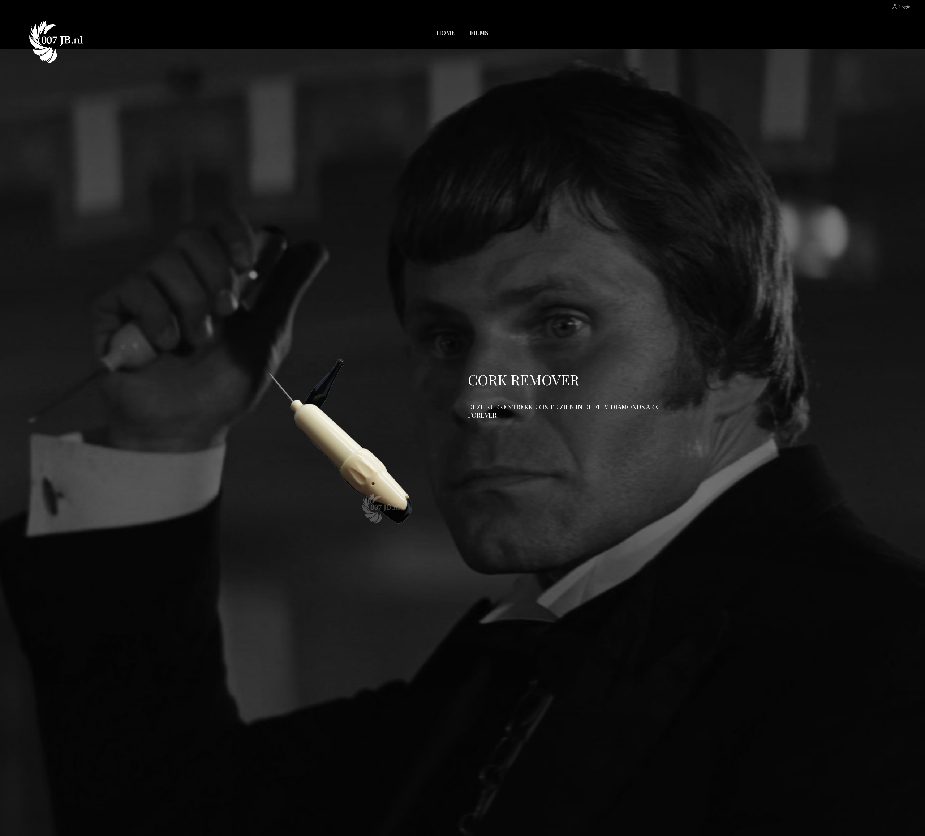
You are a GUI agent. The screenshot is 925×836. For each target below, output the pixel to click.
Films (479, 33)
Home (445, 33)
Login (905, 6)
